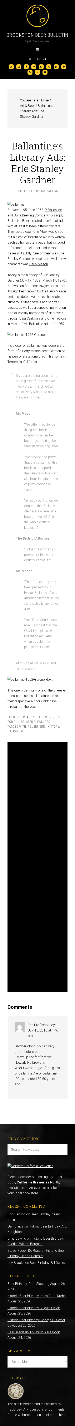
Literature (16, 731)
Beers (48, 717)
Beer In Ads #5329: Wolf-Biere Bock (34, 1332)
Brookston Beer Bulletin (37, 35)
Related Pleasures (35, 721)
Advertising (37, 726)
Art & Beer (35, 717)
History (53, 726)
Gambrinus (15, 1226)
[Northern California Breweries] (30, 1166)
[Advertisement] (37, 867)
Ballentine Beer (18, 221)
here (62, 1415)
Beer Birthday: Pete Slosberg (28, 1284)
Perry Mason (38, 264)
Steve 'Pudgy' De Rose (24, 1251)
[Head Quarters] (16, 1399)
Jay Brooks (16, 1263)
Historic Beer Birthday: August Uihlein (34, 1308)
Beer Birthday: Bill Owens (48, 1263)
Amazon (35, 1188)
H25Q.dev (15, 1409)
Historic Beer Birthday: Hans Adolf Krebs (37, 1296)
